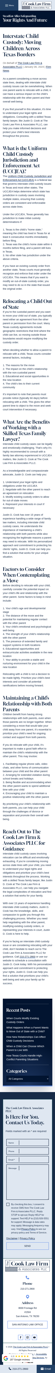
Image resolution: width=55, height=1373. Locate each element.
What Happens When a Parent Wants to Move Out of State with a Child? (27, 1029)
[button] (9, 5)
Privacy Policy (28, 1229)
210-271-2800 (20, 1368)
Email (48, 1368)
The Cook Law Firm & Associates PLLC (30, 1347)
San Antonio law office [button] (27, 1324)
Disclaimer (12, 1238)
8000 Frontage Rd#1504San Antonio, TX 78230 (27, 1312)
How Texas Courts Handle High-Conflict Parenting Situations (24, 1057)
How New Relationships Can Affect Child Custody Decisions (26, 1039)
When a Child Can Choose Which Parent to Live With (25, 1048)
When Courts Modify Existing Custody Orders (22, 1020)
